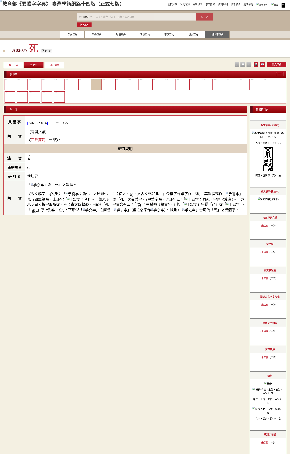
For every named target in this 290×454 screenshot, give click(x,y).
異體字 (33, 65)
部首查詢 (72, 34)
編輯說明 (197, 4)
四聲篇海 (38, 140)
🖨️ (256, 64)
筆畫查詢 (97, 34)
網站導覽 (248, 4)
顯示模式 (235, 4)
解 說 (13, 65)
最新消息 (172, 4)
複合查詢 (193, 34)
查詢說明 (84, 25)
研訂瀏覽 (54, 65)
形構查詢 (121, 34)
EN (283, 4)
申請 (273, 225)
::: (163, 4)
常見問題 (185, 4)
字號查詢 (169, 34)
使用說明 (223, 4)
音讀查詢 (145, 34)
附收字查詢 (217, 34)
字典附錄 (210, 4)
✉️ (262, 64)
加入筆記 (277, 64)
